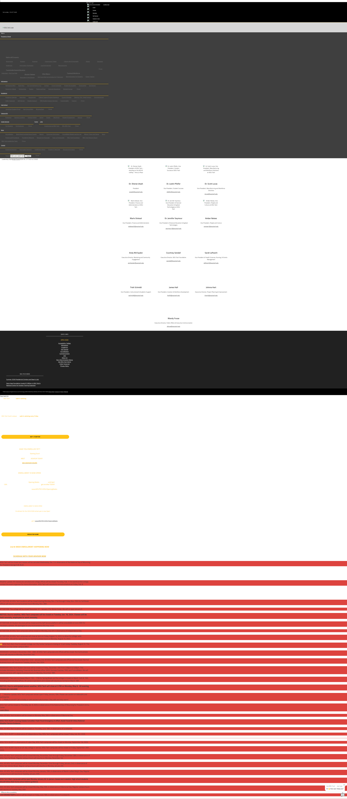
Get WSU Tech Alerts (64, 362)
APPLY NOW (64, 340)
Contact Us (57, 391)
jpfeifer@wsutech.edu (173, 192)
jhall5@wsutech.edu (173, 295)
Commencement (65, 354)
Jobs (64, 356)
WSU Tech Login (90, 3)
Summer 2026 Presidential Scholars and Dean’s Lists (22, 379)
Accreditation (64, 351)
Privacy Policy (64, 366)
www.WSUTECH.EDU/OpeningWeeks (46, 521)
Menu (3, 33)
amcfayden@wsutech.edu (136, 263)
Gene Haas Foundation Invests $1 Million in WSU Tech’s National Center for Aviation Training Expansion (23, 384)
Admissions (64, 345)
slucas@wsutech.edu (211, 194)
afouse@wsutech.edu (173, 326)
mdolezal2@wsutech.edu (136, 226)
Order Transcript (65, 364)
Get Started (64, 349)
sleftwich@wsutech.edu (211, 263)
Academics (64, 347)
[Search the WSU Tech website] (2, 153)
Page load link (4, 396)
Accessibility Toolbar (64, 343)
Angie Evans (16, 159)
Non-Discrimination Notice (64, 360)
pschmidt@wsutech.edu (135, 295)
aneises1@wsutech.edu (211, 226)
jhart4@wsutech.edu (211, 295)
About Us (64, 358)
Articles (62, 391)
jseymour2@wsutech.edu (173, 228)
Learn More (4, 710)
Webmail (66, 391)
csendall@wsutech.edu (173, 261)
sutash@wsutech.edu (136, 192)
